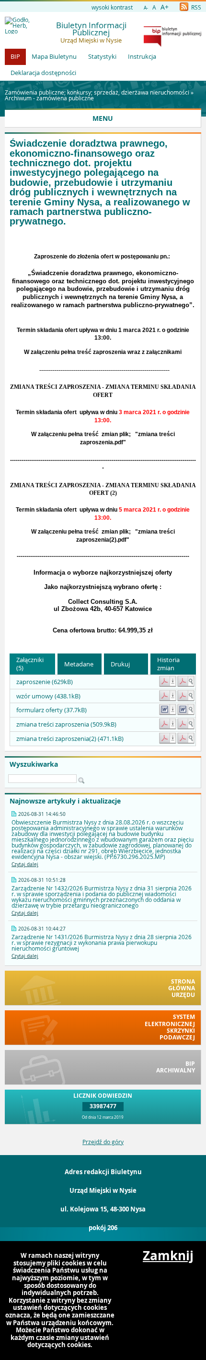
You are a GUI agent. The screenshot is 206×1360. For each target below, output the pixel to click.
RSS (195, 7)
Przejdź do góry (103, 1142)
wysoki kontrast (112, 7)
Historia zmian (168, 663)
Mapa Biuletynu (54, 56)
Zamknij (168, 1256)
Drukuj (120, 664)
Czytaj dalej (24, 864)
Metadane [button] (78, 664)
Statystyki (102, 56)
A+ (164, 6)
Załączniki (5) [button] (30, 663)
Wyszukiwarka (34, 764)
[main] (103, 435)
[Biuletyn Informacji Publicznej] (172, 44)
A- (146, 8)
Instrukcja (142, 56)
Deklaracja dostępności (43, 72)
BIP (15, 56)
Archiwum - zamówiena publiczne (49, 98)
